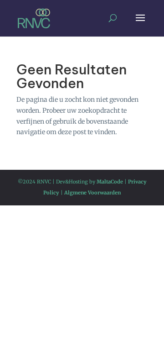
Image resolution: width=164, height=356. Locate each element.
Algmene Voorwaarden (92, 192)
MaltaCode (110, 181)
